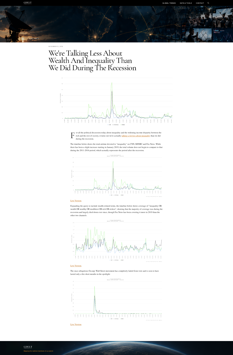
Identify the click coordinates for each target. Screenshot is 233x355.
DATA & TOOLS (186, 3)
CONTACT (200, 3)
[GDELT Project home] (27, 3)
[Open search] (208, 3)
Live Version (75, 200)
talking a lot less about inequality (136, 135)
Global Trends (169, 3)
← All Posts (34, 38)
